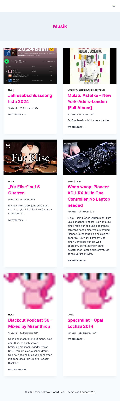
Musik (11, 90)
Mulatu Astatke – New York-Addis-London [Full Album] (89, 101)
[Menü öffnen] (113, 6)
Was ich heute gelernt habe (90, 90)
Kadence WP (87, 392)
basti (14, 108)
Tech (78, 181)
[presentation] (30, 66)
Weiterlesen (17, 114)
